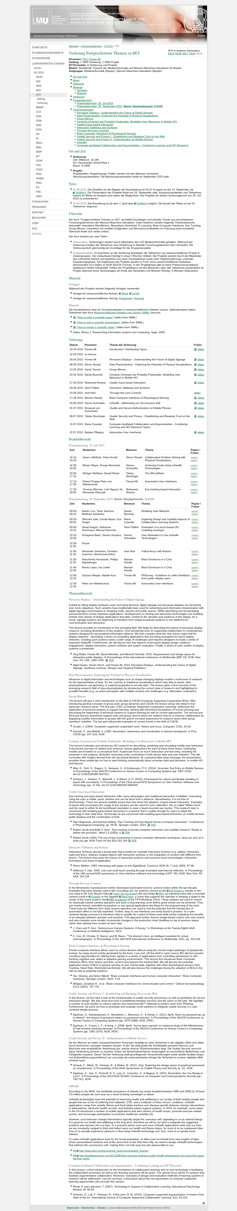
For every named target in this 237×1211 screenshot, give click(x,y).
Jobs (35, 223)
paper (194, 457)
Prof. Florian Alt (92, 59)
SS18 (178, 53)
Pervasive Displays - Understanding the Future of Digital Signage (115, 112)
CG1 (38, 111)
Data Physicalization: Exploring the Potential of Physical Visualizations (117, 115)
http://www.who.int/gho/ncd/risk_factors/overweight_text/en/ (113, 1150)
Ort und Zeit (80, 76)
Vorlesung (42, 103)
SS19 (171, 53)
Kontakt (38, 212)
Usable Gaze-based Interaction (95, 124)
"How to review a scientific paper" (96, 327)
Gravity (95, 896)
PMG (39, 182)
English (201, 35)
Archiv (37, 68)
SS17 (185, 53)
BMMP (40, 107)
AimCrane (127, 896)
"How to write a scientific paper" (95, 317)
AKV (38, 90)
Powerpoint (125, 298)
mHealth (82, 142)
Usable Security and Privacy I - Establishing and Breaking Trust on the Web (121, 136)
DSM (39, 120)
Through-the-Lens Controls (93, 130)
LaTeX (135, 293)
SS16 (192, 53)
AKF (38, 81)
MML (39, 147)
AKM (38, 85)
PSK (38, 191)
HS (37, 133)
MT (38, 156)
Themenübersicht (83, 109)
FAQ (34, 228)
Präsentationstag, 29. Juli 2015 (95, 103)
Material (77, 87)
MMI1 (39, 142)
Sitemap (60, 36)
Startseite (40, 47)
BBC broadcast (118, 899)
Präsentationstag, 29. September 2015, (120, 106)
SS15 (199, 53)
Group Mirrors (85, 118)
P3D (38, 165)
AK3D (39, 76)
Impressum (73, 1208)
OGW (39, 160)
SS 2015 (39, 72)
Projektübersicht (82, 100)
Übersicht (78, 83)
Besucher (39, 217)
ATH (38, 94)
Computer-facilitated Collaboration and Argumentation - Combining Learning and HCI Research (132, 145)
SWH (39, 196)
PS (37, 187)
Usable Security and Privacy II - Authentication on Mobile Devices (115, 139)
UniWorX (81, 192)
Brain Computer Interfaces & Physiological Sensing (106, 133)
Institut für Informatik (44, 36)
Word (125, 293)
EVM (38, 129)
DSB (38, 116)
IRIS (161, 893)
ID (37, 138)
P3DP (39, 169)
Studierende (41, 58)
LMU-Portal (71, 36)
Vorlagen (82, 90)
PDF (111, 660)
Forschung (40, 201)
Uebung (41, 99)
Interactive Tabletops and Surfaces (97, 127)
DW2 (39, 125)
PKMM (40, 178)
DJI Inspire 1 (176, 890)
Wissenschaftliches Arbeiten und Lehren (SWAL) (122, 312)
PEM (38, 173)
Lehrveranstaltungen (48, 63)
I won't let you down (124, 893)
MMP (39, 151)
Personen (39, 206)
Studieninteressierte (48, 52)
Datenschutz (88, 1208)
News (76, 80)
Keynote (139, 298)
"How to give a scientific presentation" (99, 322)
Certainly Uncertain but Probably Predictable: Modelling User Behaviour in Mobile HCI (127, 121)
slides (201, 349)
